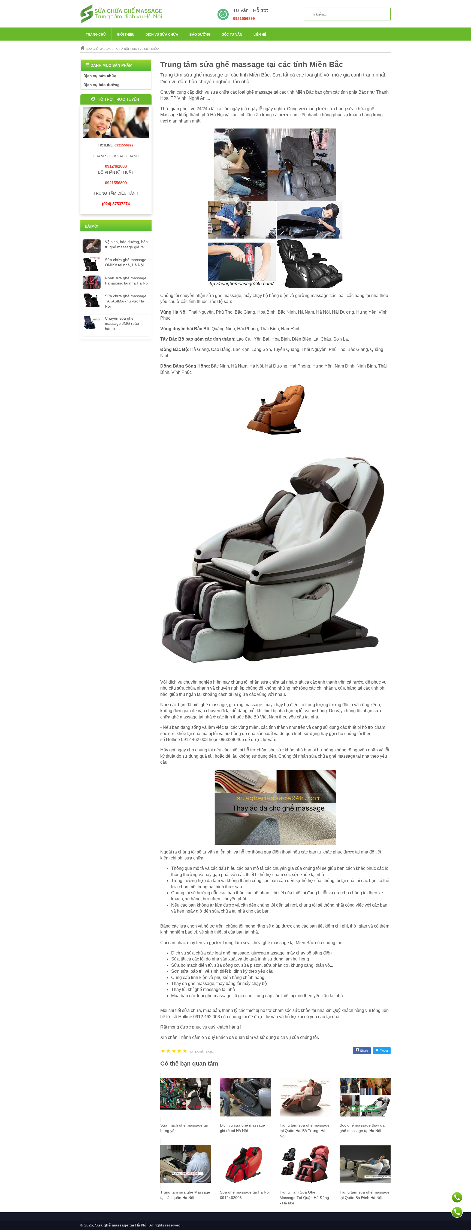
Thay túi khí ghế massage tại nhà (203, 989)
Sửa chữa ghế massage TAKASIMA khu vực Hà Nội (125, 301)
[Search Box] (384, 13)
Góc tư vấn (232, 34)
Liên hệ (259, 34)
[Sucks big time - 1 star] (163, 1051)
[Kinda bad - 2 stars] (168, 1051)
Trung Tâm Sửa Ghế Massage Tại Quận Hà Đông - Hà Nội (304, 1197)
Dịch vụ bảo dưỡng (101, 84)
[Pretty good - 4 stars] (179, 1051)
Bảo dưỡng (199, 34)
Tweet (384, 1050)
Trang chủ (96, 34)
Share (364, 1050)
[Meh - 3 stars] (174, 1051)
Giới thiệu (125, 34)
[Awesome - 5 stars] (185, 1051)
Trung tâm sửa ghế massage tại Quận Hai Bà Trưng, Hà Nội (305, 1130)
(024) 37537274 (116, 203)
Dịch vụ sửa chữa (162, 34)
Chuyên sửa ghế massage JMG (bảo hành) (122, 323)
